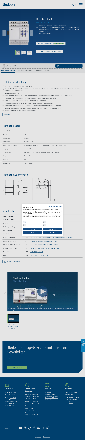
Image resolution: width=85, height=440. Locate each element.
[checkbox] (24, 222)
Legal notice (59, 206)
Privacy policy (52, 206)
